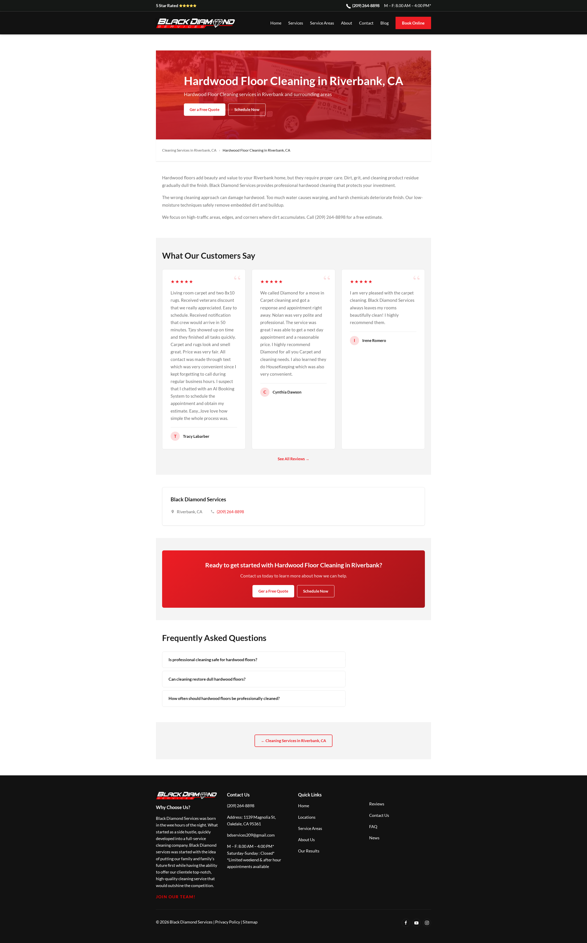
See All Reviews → (293, 458)
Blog (384, 22)
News (374, 837)
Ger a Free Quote (204, 109)
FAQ (373, 826)
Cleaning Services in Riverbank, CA (189, 150)
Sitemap (250, 921)
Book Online (413, 22)
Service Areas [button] (322, 22)
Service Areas (310, 828)
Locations (307, 817)
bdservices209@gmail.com (251, 835)
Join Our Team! (175, 896)
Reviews (376, 803)
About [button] (346, 22)
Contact (366, 22)
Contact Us (379, 815)
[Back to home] (196, 22)
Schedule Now (246, 109)
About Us (306, 839)
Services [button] (295, 22)
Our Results (308, 850)
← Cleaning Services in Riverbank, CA (293, 740)
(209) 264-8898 (365, 5)
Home (275, 22)
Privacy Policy (227, 921)
